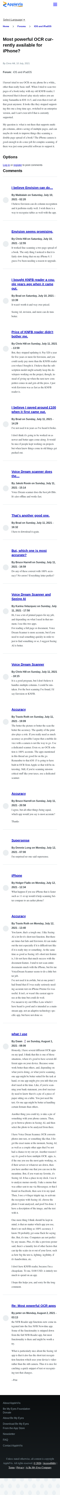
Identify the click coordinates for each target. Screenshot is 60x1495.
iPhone (17, 875)
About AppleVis (11, 1403)
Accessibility (49, 1463)
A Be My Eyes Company (39, 1467)
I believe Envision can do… (32, 187)
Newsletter (9, 1434)
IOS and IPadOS (42, 26)
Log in (6, 165)
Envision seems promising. (32, 231)
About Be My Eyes (13, 1418)
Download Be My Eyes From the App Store (16, 1426)
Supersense (20, 840)
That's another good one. (31, 515)
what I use (19, 1034)
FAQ (5, 1439)
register (17, 165)
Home (6, 26)
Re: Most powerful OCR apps (34, 1305)
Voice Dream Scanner (28, 664)
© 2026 (37, 1463)
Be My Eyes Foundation (16, 1408)
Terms (11, 1467)
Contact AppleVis (13, 1445)
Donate (7, 1412)
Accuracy (19, 709)
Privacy (20, 1467)
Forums (21, 26)
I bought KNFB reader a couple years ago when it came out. (33, 284)
